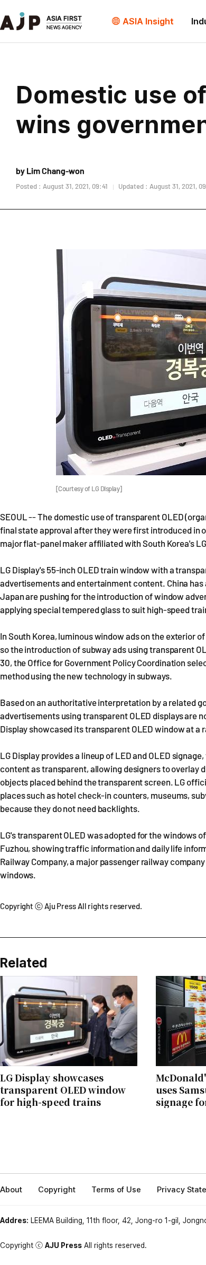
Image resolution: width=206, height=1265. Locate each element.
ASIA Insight (148, 21)
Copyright (57, 1189)
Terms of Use (116, 1189)
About (11, 1189)
